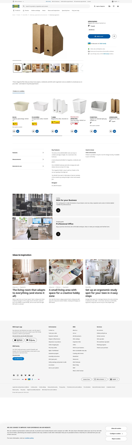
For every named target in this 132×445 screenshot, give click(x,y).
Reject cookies (116, 438)
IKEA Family (48, 1)
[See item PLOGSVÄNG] (41, 106)
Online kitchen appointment (67, 1)
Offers (74, 344)
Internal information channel (98, 387)
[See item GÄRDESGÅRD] (118, 106)
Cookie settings (42, 387)
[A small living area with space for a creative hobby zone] (66, 272)
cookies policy (29, 438)
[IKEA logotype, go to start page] (16, 6)
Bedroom (58, 287)
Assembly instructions (54, 356)
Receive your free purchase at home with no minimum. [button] (102, 51)
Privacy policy (62, 387)
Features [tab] (15, 152)
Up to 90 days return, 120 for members (101, 53)
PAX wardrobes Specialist (103, 342)
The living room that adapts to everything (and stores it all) (29, 293)
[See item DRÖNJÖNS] (79, 106)
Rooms (18, 14)
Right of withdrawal (53, 350)
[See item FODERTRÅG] (99, 106)
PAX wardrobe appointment (80, 1)
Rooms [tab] (27, 10)
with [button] (98, 43)
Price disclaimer (87, 387)
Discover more (16, 355)
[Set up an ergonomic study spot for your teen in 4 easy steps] (102, 272)
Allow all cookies (116, 428)
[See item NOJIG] (21, 106)
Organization (23, 287)
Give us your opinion (54, 368)
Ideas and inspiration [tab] (54, 10)
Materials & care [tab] (17, 166)
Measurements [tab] (17, 159)
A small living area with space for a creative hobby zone (64, 293)
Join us (74, 333)
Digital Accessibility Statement (33, 389)
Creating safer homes (78, 353)
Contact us (51, 330)
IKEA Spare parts (53, 359)
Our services (100, 330)
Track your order (53, 333)
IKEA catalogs (76, 339)
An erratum (51, 365)
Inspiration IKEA (77, 342)
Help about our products (55, 342)
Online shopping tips (54, 344)
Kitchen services (101, 336)
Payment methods (53, 336)
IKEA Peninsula (76, 362)
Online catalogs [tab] (35, 10)
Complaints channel (110, 387)
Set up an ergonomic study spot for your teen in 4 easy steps (101, 293)
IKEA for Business (56, 1)
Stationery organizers (54, 14)
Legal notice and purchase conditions (21, 387)
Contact (89, 1)
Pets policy (23, 389)
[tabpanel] (85, 168)
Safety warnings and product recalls (57, 362)
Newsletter (75, 356)
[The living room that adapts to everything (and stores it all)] (30, 272)
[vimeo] (25, 375)
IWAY (74, 368)
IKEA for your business (78, 347)
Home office (25, 14)
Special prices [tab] (66, 10)
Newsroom (75, 359)
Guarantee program (54, 353)
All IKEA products (77, 336)
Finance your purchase (102, 347)
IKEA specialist (100, 339)
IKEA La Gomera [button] (18, 1)
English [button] (115, 1)
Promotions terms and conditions (74, 387)
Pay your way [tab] (75, 10)
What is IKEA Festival (78, 370)
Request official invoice (54, 339)
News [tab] (43, 10)
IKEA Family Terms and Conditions (49, 389)
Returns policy (16, 389)
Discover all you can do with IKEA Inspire (23, 336)
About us (75, 330)
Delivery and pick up (102, 333)
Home (14, 14)
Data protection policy (52, 387)
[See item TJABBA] (60, 106)
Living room (15, 287)
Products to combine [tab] (18, 91)
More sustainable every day (79, 350)
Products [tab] (17, 10)
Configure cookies (115, 433)
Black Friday (76, 365)
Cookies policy (34, 387)
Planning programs (101, 344)
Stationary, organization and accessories (38, 14)
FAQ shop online (53, 347)
